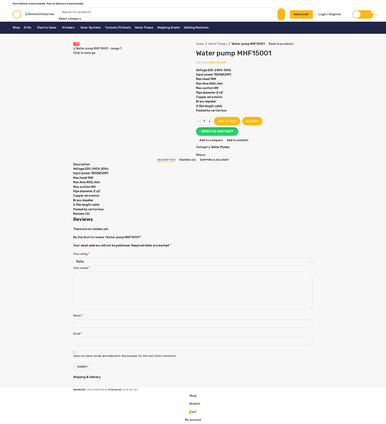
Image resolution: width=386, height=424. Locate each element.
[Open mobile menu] (17, 14)
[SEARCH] (281, 14)
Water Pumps (217, 44)
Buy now (252, 121)
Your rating (81, 254)
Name (78, 315)
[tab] (166, 160)
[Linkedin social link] (366, 3)
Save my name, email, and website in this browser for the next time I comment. (125, 356)
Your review (81, 268)
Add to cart (227, 121)
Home (200, 44)
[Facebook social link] (352, 3)
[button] (254, 131)
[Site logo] (39, 14)
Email (77, 333)
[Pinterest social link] (361, 3)
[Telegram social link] (371, 3)
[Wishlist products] (347, 14)
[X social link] (357, 3)
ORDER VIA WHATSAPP (217, 131)
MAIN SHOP (301, 14)
